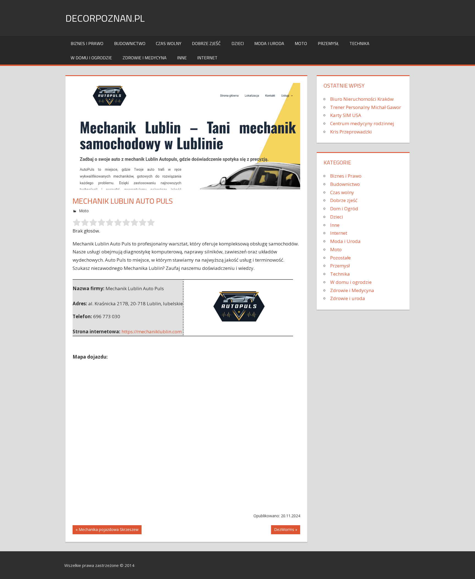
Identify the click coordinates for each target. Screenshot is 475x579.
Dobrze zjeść (206, 43)
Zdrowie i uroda (347, 298)
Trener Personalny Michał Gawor (365, 107)
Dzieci (237, 43)
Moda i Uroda (269, 43)
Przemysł (328, 43)
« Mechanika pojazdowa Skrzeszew (107, 529)
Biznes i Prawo (87, 43)
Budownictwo (129, 43)
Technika (359, 43)
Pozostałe (340, 257)
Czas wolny (168, 43)
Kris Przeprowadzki (351, 131)
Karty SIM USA (345, 115)
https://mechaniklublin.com (151, 331)
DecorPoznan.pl (105, 18)
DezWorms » (285, 529)
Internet (207, 57)
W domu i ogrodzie (91, 57)
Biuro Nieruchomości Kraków (362, 99)
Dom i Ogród (344, 208)
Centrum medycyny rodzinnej (362, 123)
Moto (301, 43)
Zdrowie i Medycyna (145, 57)
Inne (182, 57)
